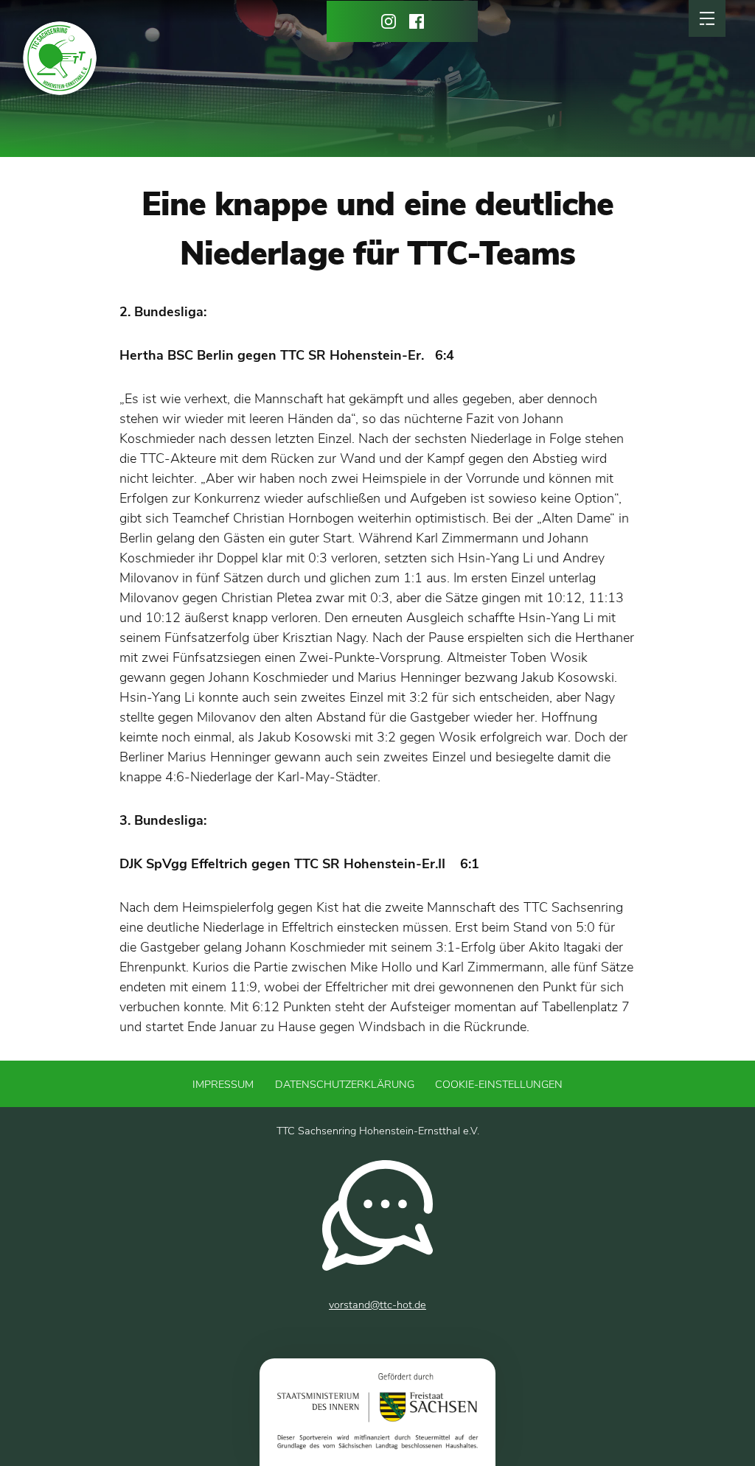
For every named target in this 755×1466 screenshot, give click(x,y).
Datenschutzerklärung (344, 1084)
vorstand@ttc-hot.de (377, 1304)
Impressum (223, 1084)
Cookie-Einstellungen (499, 1084)
